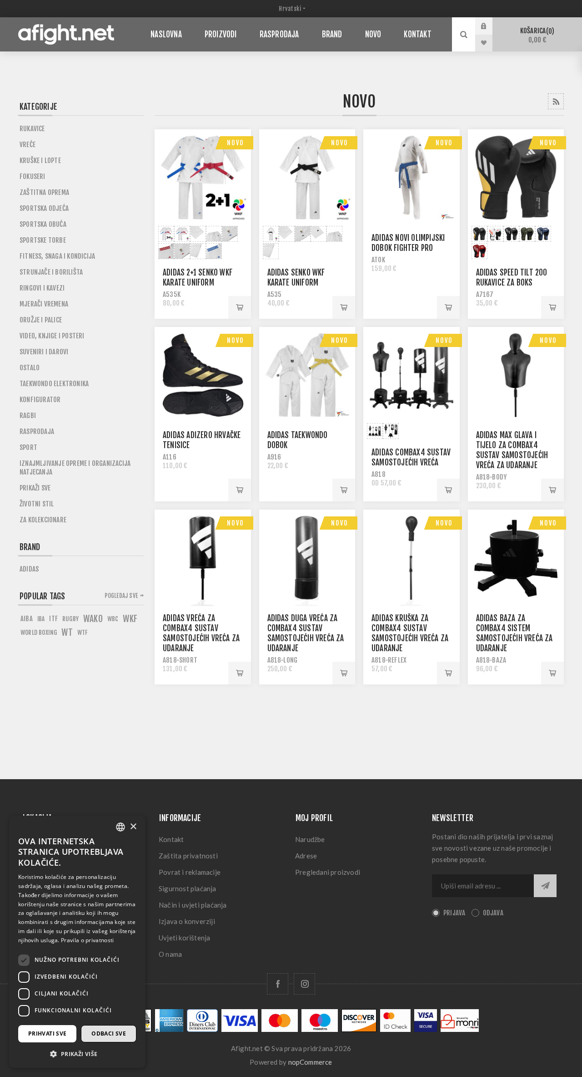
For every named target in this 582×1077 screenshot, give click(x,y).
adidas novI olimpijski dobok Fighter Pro (408, 243)
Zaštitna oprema (44, 192)
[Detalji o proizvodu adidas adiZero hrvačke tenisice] (203, 375)
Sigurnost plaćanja (187, 888)
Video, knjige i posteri (52, 336)
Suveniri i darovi (44, 351)
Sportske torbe (43, 240)
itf (53, 618)
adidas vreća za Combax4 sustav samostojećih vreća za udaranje (201, 633)
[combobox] (120, 827)
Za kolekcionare (43, 520)
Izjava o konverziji (187, 921)
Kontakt (171, 839)
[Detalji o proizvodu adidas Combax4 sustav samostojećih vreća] (411, 375)
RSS (556, 101)
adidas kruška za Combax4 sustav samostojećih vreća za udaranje (409, 633)
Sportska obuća (43, 224)
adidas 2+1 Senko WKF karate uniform (197, 277)
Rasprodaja (37, 431)
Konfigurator (40, 399)
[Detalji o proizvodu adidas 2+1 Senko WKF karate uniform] (203, 177)
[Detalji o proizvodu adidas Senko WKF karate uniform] (307, 177)
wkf (130, 618)
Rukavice (32, 128)
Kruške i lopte (40, 160)
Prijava (490, 26)
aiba (26, 618)
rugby (70, 619)
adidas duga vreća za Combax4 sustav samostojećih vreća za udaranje (305, 633)
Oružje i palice (41, 320)
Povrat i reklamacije (190, 872)
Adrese (306, 856)
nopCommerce (310, 1062)
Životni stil (37, 504)
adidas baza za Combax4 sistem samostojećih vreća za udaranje (514, 633)
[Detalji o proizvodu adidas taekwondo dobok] (307, 375)
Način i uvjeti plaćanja (193, 905)
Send (545, 885)
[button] (77, 1053)
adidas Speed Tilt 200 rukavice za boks (511, 277)
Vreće (27, 144)
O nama (170, 954)
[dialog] (77, 942)
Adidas (29, 569)
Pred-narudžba (343, 490)
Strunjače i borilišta (51, 272)
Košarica (536, 35)
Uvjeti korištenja (184, 938)
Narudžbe (310, 839)
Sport (28, 447)
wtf (82, 632)
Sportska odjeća (44, 208)
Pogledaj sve (121, 595)
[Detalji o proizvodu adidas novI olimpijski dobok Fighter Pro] (411, 177)
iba (41, 619)
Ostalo (30, 367)
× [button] (133, 826)
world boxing (38, 632)
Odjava (493, 913)
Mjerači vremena (44, 304)
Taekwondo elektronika (54, 383)
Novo (235, 143)
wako (93, 618)
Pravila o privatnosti (87, 940)
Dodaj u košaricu (239, 307)
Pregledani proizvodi (327, 872)
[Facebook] (277, 984)
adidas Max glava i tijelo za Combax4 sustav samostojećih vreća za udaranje (512, 450)
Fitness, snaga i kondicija (57, 256)
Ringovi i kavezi (42, 288)
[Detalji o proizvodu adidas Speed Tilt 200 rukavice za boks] (516, 177)
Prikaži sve (35, 488)
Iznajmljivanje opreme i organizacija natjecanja (75, 467)
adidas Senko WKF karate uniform (296, 277)
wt (66, 632)
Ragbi (28, 415)
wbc (113, 619)
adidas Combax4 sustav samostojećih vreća (411, 457)
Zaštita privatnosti (188, 856)
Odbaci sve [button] (108, 1033)
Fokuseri (32, 176)
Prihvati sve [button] (47, 1033)
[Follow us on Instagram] (304, 984)
